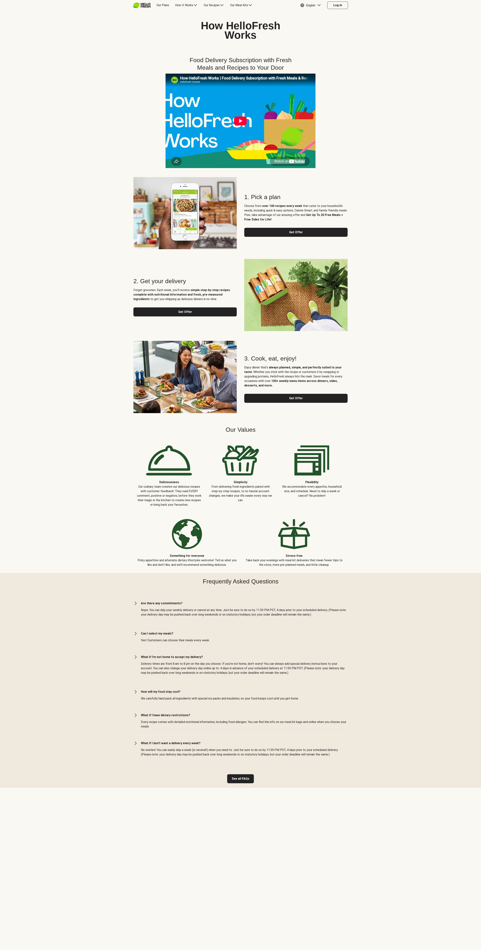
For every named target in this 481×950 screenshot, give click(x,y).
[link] (240, 778)
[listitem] (169, 473)
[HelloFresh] (142, 5)
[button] (311, 5)
